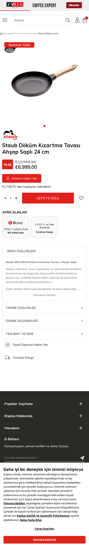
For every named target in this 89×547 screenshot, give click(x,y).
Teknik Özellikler (21, 308)
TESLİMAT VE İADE (19, 334)
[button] (44, 125)
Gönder (82, 458)
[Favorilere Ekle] (81, 198)
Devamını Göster (44, 295)
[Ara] (68, 20)
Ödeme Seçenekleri (22, 321)
